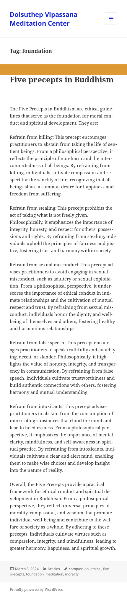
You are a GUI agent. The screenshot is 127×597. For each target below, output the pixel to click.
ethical (95, 568)
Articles (54, 568)
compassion (79, 568)
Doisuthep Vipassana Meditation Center (43, 18)
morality (72, 574)
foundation (35, 574)
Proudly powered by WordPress (36, 589)
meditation (54, 574)
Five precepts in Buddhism (62, 79)
